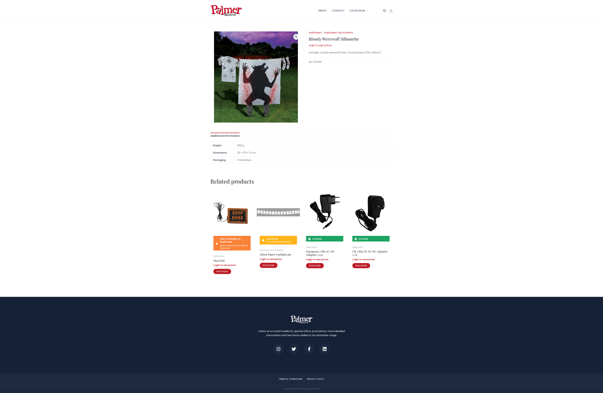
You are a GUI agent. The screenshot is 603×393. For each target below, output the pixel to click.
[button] (366, 10)
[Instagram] (278, 349)
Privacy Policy (315, 379)
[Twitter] (293, 349)
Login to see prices (320, 45)
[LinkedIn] (324, 349)
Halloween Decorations (338, 32)
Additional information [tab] (225, 136)
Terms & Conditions (290, 379)
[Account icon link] (391, 10)
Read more (222, 271)
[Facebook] (309, 349)
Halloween (315, 32)
